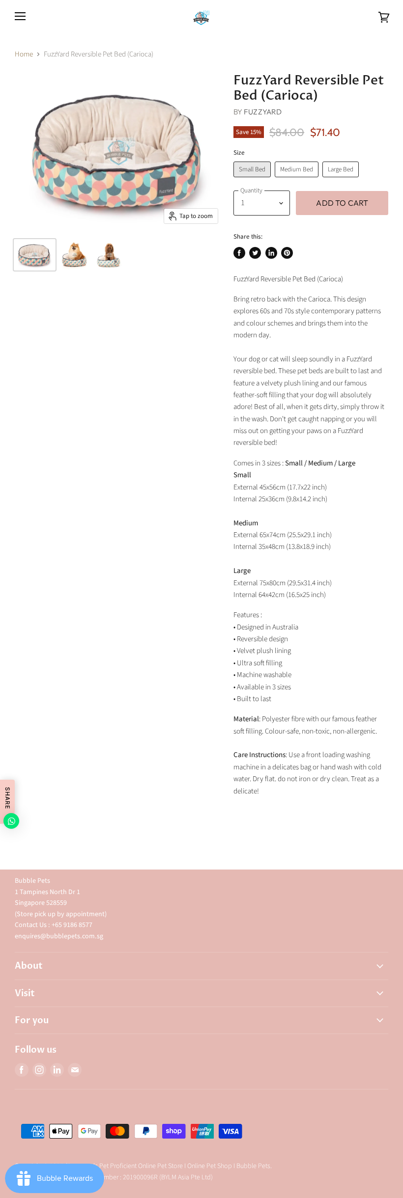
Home (24, 54)
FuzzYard (263, 111)
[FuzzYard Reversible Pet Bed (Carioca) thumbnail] (35, 255)
